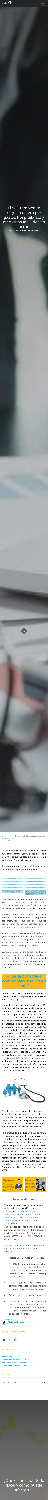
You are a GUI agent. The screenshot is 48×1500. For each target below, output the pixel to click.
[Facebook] (4, 1339)
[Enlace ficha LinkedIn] (15, 1339)
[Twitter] (9, 1339)
